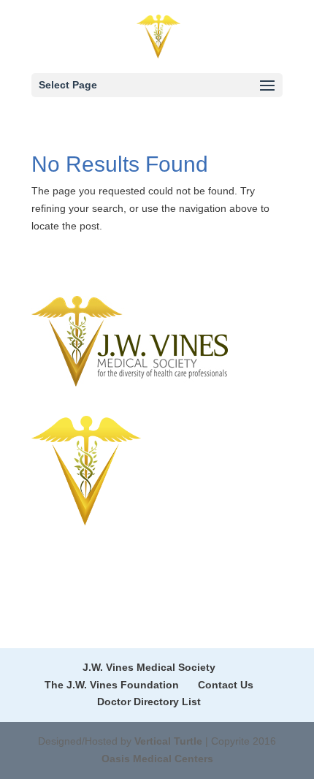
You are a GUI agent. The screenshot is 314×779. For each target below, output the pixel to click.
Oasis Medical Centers (157, 758)
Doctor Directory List (149, 701)
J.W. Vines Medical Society (149, 667)
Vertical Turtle (168, 741)
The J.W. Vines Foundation (112, 685)
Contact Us (225, 685)
